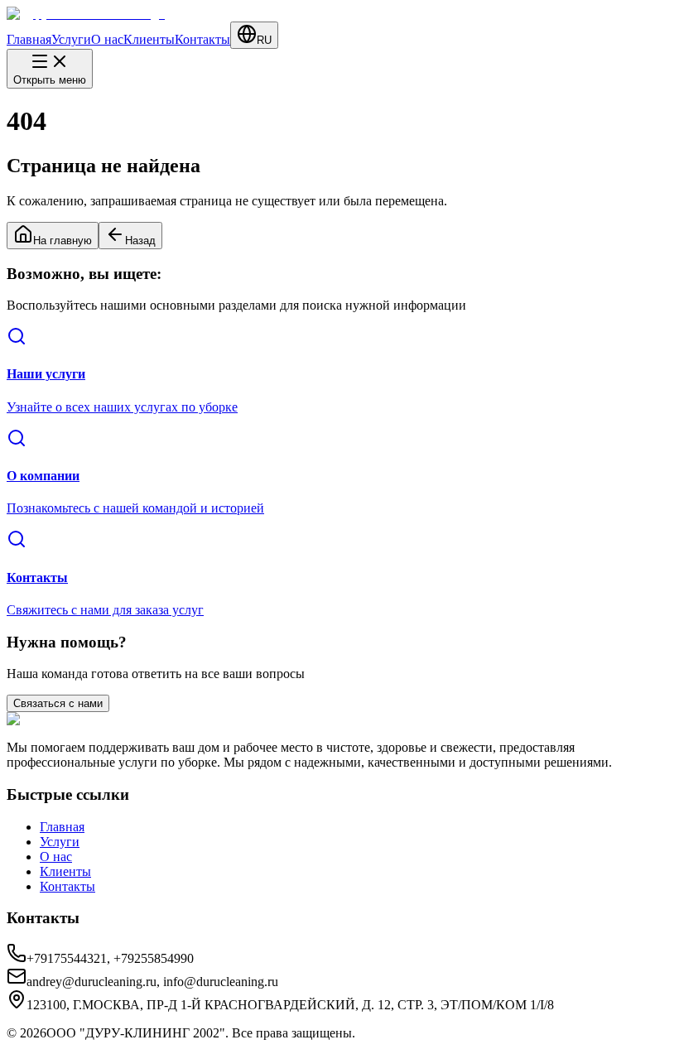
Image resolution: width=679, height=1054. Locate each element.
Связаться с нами (58, 703)
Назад (140, 240)
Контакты (202, 39)
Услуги (71, 39)
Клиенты (149, 39)
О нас (107, 39)
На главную (62, 240)
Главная (29, 39)
